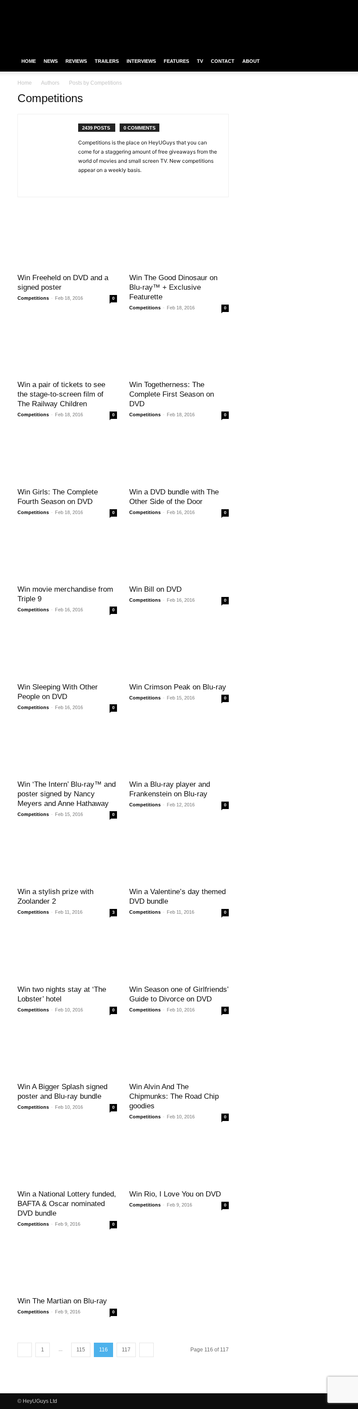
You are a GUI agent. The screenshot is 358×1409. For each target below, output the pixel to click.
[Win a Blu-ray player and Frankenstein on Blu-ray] (179, 750)
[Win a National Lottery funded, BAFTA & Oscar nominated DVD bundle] (67, 1159)
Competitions (33, 298)
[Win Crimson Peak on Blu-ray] (179, 652)
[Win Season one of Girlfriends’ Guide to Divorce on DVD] (179, 954)
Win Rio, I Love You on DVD (175, 1194)
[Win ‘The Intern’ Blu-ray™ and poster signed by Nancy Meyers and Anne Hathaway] (67, 750)
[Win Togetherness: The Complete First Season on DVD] (179, 350)
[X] (319, 6)
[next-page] (146, 1350)
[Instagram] (305, 6)
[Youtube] (334, 6)
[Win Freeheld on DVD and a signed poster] (67, 242)
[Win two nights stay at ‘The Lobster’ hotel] (67, 954)
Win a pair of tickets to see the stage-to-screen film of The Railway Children (61, 394)
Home (28, 61)
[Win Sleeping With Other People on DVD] (67, 652)
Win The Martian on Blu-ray (62, 1301)
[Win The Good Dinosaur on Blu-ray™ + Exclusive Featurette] (179, 242)
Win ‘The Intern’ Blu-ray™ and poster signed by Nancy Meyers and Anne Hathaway (66, 794)
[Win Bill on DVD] (179, 554)
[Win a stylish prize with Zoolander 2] (67, 856)
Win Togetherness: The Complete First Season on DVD (171, 394)
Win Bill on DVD (155, 589)
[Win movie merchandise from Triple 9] (67, 554)
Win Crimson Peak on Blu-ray (177, 687)
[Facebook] (290, 6)
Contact (222, 61)
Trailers (107, 61)
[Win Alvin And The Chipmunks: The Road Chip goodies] (179, 1052)
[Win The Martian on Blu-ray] (67, 1266)
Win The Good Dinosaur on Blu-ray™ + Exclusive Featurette (173, 287)
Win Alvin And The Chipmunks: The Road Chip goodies (174, 1096)
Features (176, 61)
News (51, 61)
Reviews (76, 61)
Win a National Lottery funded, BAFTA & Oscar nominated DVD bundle (66, 1203)
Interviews (141, 61)
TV (200, 61)
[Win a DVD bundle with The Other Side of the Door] (179, 457)
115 (80, 1350)
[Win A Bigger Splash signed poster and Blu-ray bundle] (67, 1052)
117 (126, 1350)
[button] (330, 61)
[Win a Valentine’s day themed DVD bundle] (179, 856)
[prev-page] (24, 1350)
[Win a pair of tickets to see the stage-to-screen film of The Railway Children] (67, 350)
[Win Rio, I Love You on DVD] (179, 1159)
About (251, 61)
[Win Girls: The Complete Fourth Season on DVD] (67, 457)
